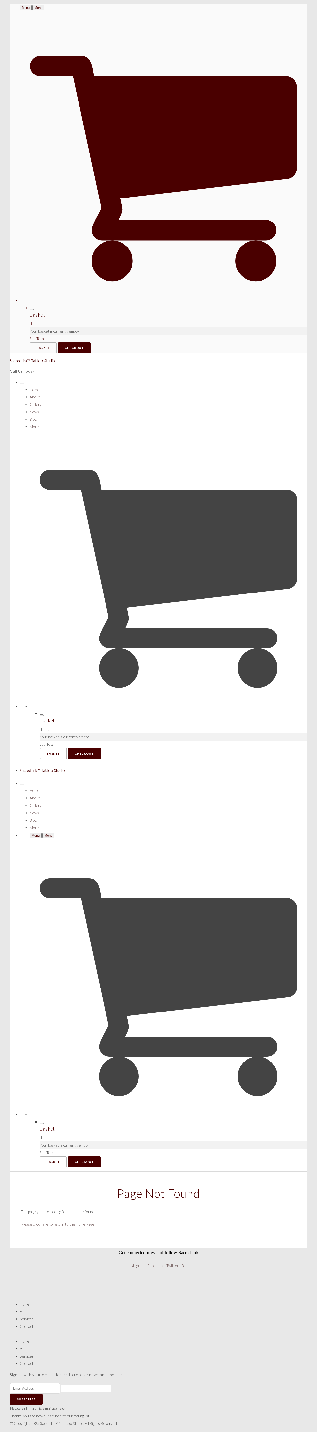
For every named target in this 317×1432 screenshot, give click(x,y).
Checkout (74, 348)
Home (34, 389)
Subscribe (26, 1399)
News (34, 412)
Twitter (172, 1265)
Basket (43, 348)
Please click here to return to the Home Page (57, 1224)
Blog (33, 419)
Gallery (35, 404)
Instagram (136, 1265)
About (35, 397)
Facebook (155, 1265)
